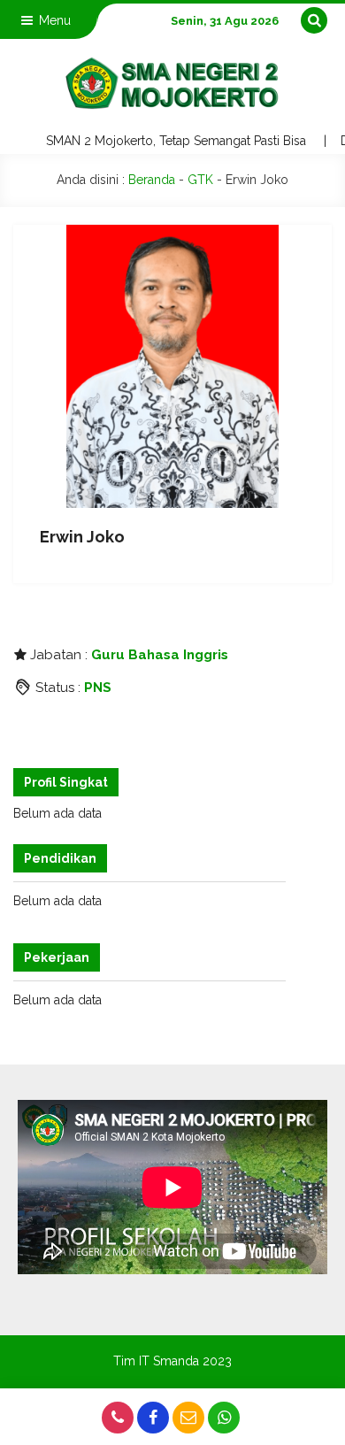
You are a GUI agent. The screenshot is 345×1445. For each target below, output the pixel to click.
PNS (97, 688)
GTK (200, 180)
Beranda (151, 180)
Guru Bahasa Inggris (159, 655)
